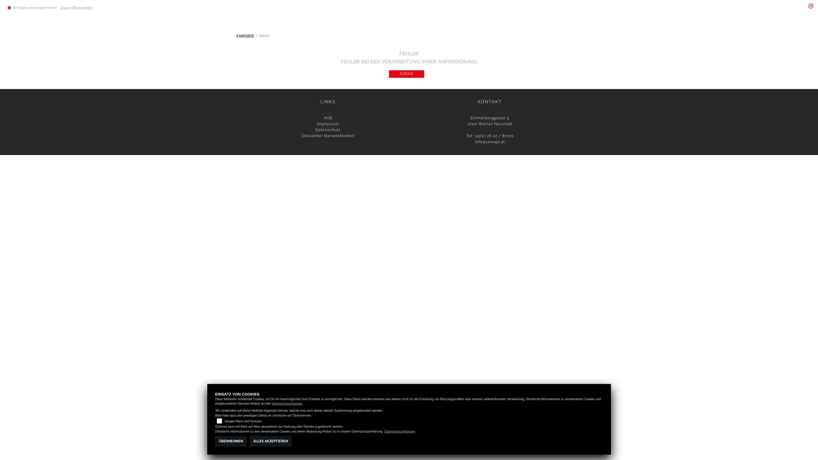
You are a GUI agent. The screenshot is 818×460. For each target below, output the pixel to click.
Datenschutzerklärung (287, 403)
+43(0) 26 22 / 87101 (494, 136)
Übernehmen (231, 441)
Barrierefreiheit (339, 136)
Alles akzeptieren (270, 441)
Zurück (406, 74)
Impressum (328, 124)
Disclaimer (312, 136)
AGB (328, 118)
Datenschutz (328, 130)
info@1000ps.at (490, 141)
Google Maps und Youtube (243, 421)
